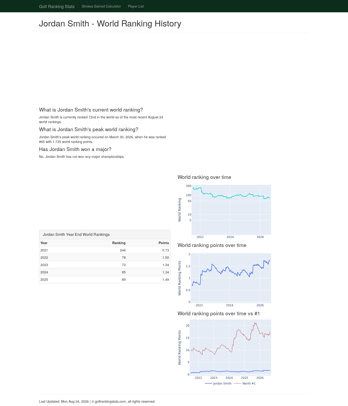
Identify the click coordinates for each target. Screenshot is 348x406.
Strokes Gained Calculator (101, 6)
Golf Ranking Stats (57, 6)
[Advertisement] (174, 70)
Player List (136, 6)
